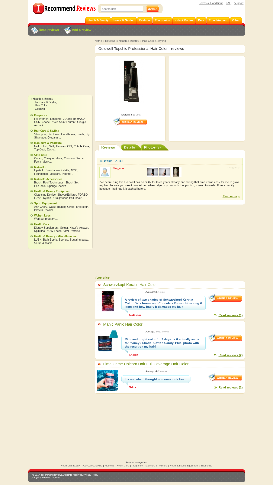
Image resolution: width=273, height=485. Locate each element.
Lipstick (39, 170)
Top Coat (39, 149)
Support (239, 3)
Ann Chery (40, 206)
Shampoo (40, 134)
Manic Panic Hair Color (122, 324)
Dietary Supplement (46, 227)
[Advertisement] (60, 69)
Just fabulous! (111, 161)
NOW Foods (54, 230)
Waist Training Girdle (61, 206)
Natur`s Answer (79, 227)
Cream (38, 158)
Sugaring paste (79, 239)
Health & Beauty (129, 40)
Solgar (64, 227)
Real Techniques (53, 182)
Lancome (55, 118)
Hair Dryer (75, 197)
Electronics (206, 465)
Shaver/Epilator (66, 194)
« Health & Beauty (41, 98)
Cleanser (69, 158)
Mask (58, 158)
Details (129, 147)
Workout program (44, 218)
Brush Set (72, 182)
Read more (230, 196)
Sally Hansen (57, 146)
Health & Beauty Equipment (52, 191)
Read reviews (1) (231, 315)
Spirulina (39, 230)
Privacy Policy (90, 474)
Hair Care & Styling (154, 40)
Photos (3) (152, 147)
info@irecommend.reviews (46, 477)
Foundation (41, 173)
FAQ (228, 3)
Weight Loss (42, 215)
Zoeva (62, 186)
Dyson (47, 197)
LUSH (37, 239)
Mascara (54, 173)
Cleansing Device (45, 194)
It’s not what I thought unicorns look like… (156, 379)
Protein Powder (43, 210)
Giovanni (53, 137)
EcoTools (40, 186)
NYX (74, 170)
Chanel (46, 122)
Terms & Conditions (211, 3)
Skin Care (40, 155)
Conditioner (68, 134)
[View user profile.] (105, 175)
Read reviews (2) (231, 355)
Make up (109, 465)
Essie (50, 149)
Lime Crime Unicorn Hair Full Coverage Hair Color (146, 364)
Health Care (41, 224)
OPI (69, 146)
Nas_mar (118, 168)
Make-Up (39, 167)
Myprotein (82, 206)
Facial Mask (41, 161)
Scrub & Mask (43, 243)
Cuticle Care (81, 146)
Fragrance (40, 115)
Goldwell (40, 108)
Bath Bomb (50, 239)
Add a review (81, 30)
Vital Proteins (71, 230)
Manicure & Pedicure (48, 142)
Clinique (49, 158)
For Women (41, 118)
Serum (80, 158)
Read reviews (49, 30)
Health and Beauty (70, 465)
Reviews (110, 40)
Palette (66, 173)
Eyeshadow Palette (57, 170)
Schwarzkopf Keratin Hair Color (130, 285)
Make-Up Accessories (48, 179)
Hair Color (41, 105)
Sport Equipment (45, 203)
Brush (80, 134)
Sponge (52, 186)
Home (98, 40)
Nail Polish (40, 146)
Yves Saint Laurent (64, 122)
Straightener (60, 197)
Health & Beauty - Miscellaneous (55, 236)
